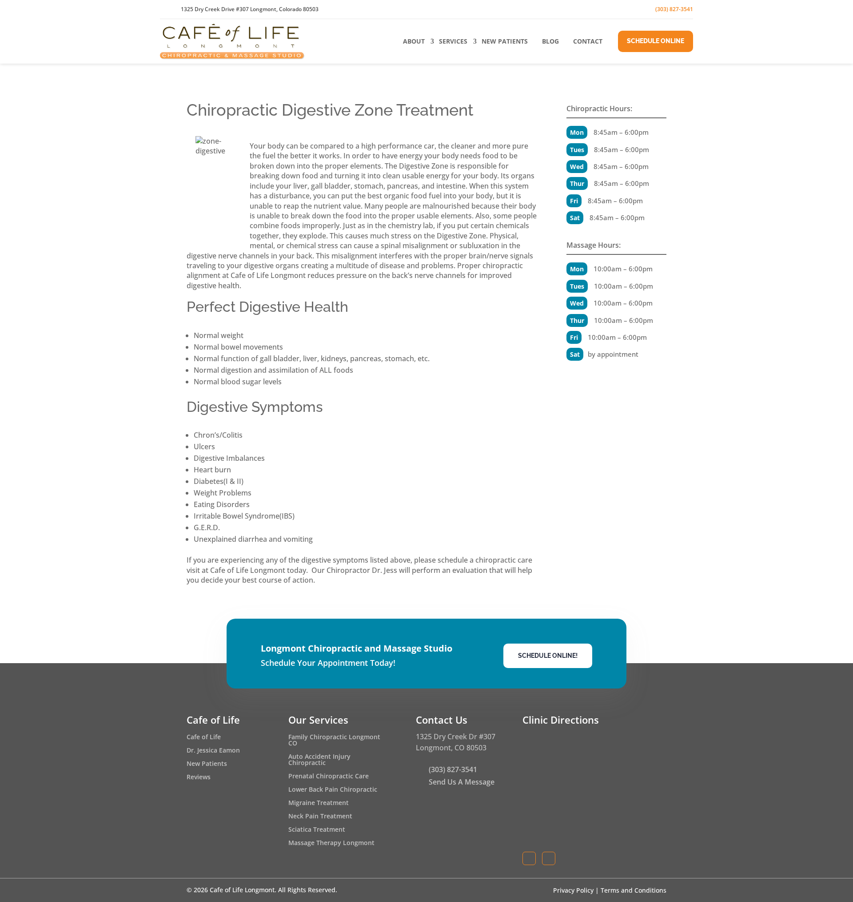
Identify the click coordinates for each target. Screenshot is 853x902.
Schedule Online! (548, 655)
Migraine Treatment (318, 803)
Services (453, 41)
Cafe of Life (204, 737)
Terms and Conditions (633, 890)
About (414, 41)
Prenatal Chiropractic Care (328, 776)
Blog (550, 41)
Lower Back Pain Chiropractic (332, 789)
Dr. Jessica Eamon (213, 750)
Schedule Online (655, 40)
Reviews (199, 777)
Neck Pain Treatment (320, 816)
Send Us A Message (461, 782)
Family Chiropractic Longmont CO (334, 740)
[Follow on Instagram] (626, 10)
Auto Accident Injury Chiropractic (319, 760)
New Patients (505, 41)
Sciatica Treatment (316, 830)
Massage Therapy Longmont (331, 843)
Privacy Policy (573, 890)
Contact (587, 41)
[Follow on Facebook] (607, 10)
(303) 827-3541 (674, 9)
